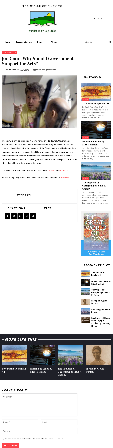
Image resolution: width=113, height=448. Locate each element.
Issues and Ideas (9, 52)
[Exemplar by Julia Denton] (85, 302)
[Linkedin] (20, 216)
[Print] (33, 216)
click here (65, 177)
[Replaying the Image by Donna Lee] (85, 311)
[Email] (26, 216)
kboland (12, 70)
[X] (102, 19)
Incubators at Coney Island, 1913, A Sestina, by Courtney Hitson (100, 322)
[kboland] (4, 69)
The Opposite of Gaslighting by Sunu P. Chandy (94, 185)
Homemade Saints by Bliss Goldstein (93, 143)
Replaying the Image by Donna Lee (100, 311)
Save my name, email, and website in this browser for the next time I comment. (34, 439)
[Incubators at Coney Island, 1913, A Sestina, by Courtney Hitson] (85, 320)
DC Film (51, 170)
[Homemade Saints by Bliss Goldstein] (96, 130)
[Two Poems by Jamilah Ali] (96, 92)
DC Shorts (63, 170)
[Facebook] (95, 19)
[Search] (110, 42)
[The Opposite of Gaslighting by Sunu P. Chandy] (96, 171)
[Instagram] (98, 19)
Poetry (85, 99)
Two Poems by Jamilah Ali (96, 103)
